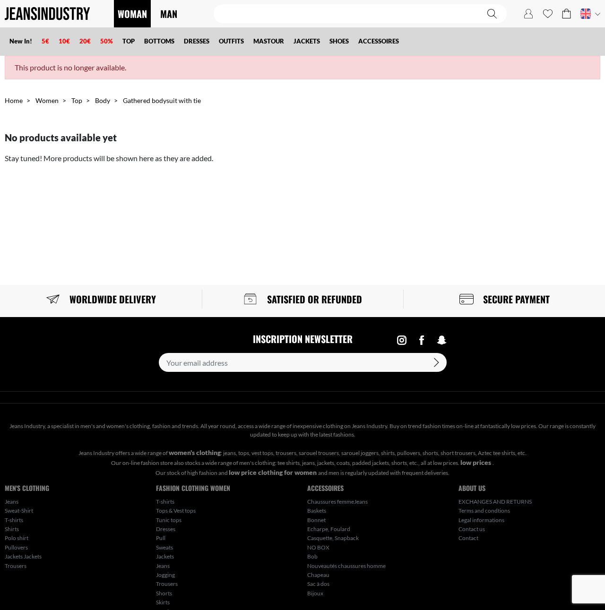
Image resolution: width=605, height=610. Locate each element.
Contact (468, 537)
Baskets (316, 510)
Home (14, 100)
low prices (476, 462)
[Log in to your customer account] (528, 14)
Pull (160, 537)
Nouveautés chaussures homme (346, 565)
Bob (312, 556)
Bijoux (315, 593)
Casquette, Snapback (333, 537)
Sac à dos (318, 583)
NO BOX (318, 547)
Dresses (165, 529)
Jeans (11, 501)
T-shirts (14, 520)
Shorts (164, 593)
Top (76, 100)
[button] (566, 14)
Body (102, 100)
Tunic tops (169, 520)
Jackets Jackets (23, 556)
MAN (168, 14)
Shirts (12, 529)
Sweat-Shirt (19, 510)
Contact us (471, 529)
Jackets (165, 556)
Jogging (165, 574)
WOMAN (132, 14)
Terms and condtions (484, 510)
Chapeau (318, 574)
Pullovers (16, 547)
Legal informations (481, 520)
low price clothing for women (273, 472)
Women (47, 100)
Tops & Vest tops (176, 510)
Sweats (164, 547)
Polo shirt (16, 537)
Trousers (15, 565)
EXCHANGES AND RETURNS (495, 501)
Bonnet (316, 520)
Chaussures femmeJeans (337, 501)
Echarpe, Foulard (328, 529)
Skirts (163, 602)
